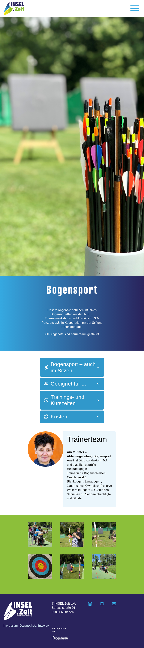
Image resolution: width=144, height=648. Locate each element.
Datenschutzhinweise (34, 625)
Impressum (10, 625)
